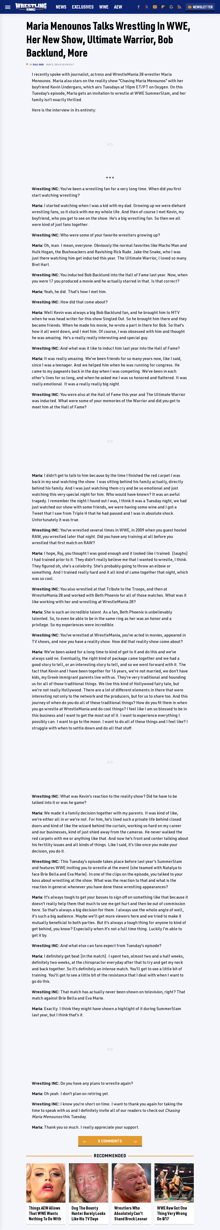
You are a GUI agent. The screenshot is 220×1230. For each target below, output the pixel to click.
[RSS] (179, 7)
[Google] (171, 7)
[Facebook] (139, 7)
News (61, 7)
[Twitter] (147, 7)
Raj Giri (38, 64)
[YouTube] (155, 7)
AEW (118, 7)
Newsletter (203, 7)
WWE (103, 7)
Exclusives (83, 7)
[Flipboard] (163, 7)
